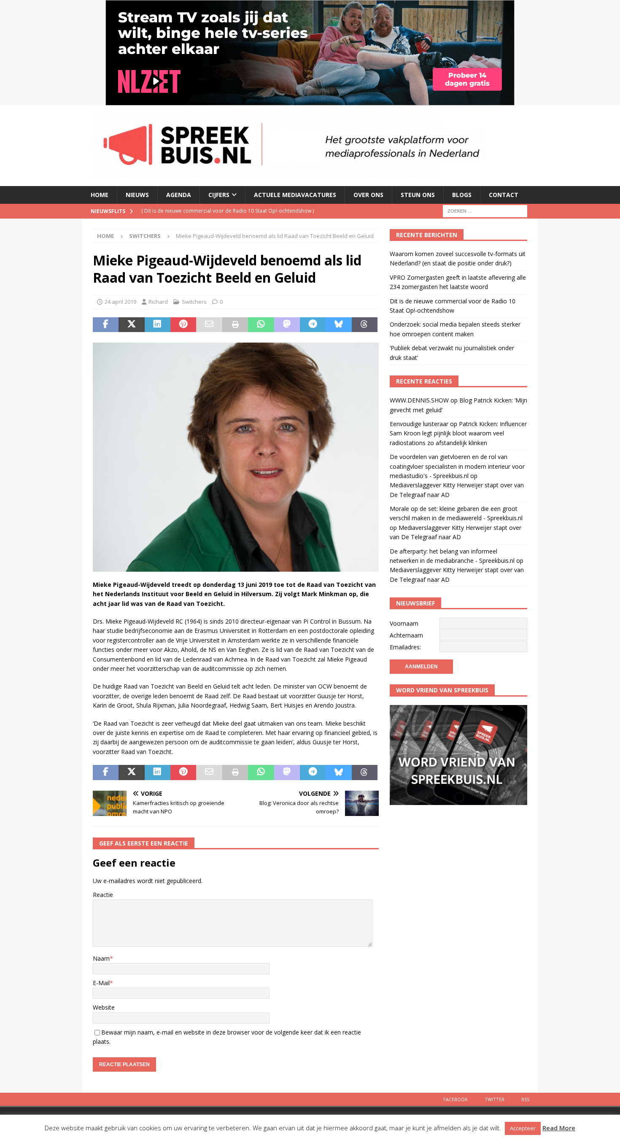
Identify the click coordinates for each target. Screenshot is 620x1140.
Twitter (494, 1099)
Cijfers (218, 195)
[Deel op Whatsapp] (261, 324)
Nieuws (137, 195)
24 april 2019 (120, 301)
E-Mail (101, 983)
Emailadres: (405, 647)
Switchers (194, 301)
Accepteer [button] (523, 1128)
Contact (503, 195)
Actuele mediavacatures (295, 195)
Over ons (368, 195)
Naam (101, 958)
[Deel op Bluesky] (338, 324)
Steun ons (418, 195)
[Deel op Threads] (364, 324)
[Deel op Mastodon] (287, 324)
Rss (525, 1099)
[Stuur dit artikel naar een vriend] (209, 324)
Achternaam (406, 635)
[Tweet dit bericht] (131, 324)
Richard (158, 301)
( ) (227, 210)
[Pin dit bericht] (183, 324)
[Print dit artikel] (235, 324)
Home (99, 195)
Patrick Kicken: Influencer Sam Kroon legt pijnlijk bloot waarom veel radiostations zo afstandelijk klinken (458, 433)
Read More (558, 1128)
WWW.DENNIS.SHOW (419, 400)
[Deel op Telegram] (313, 324)
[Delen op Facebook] (106, 324)
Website (104, 1007)
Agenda (178, 195)
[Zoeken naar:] (485, 210)
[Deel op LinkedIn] (157, 324)
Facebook (455, 1099)
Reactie (103, 895)
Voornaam (404, 623)
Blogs (462, 195)
